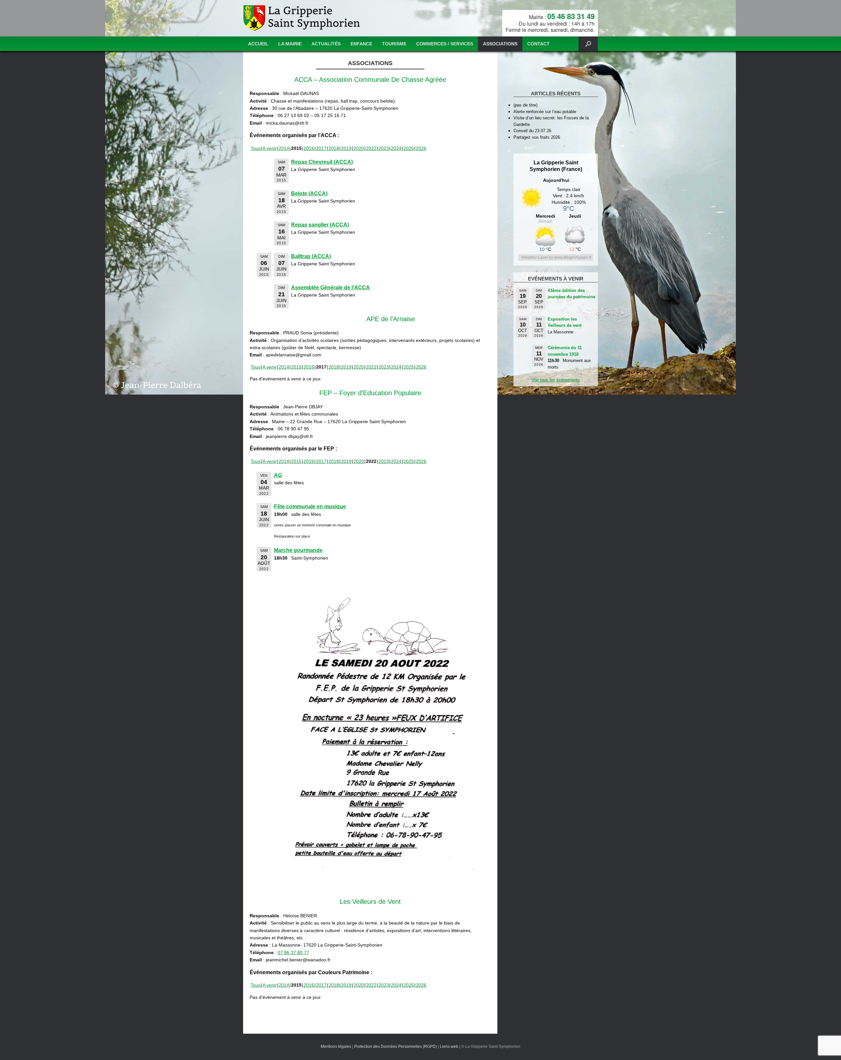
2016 (309, 148)
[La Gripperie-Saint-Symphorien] (302, 18)
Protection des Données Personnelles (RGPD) (395, 1046)
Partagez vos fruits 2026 (536, 137)
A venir (269, 148)
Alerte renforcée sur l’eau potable (544, 111)
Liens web (449, 1046)
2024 (396, 148)
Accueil (258, 43)
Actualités (326, 43)
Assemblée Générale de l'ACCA (330, 287)
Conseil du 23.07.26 (532, 130)
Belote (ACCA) (309, 193)
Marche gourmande (298, 550)
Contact (538, 43)
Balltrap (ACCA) (311, 256)
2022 (371, 148)
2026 (421, 148)
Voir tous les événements (556, 379)
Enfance (361, 43)
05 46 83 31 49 (571, 16)
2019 (346, 148)
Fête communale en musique (310, 506)
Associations (500, 43)
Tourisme (394, 43)
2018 (334, 148)
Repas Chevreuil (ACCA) (322, 162)
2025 (408, 148)
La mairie (290, 43)
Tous (256, 148)
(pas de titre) (525, 105)
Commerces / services (444, 43)
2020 (358, 148)
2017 (321, 148)
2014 (284, 148)
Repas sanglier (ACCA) (320, 225)
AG (278, 475)
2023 (383, 148)
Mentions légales (336, 1046)
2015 (296, 367)
